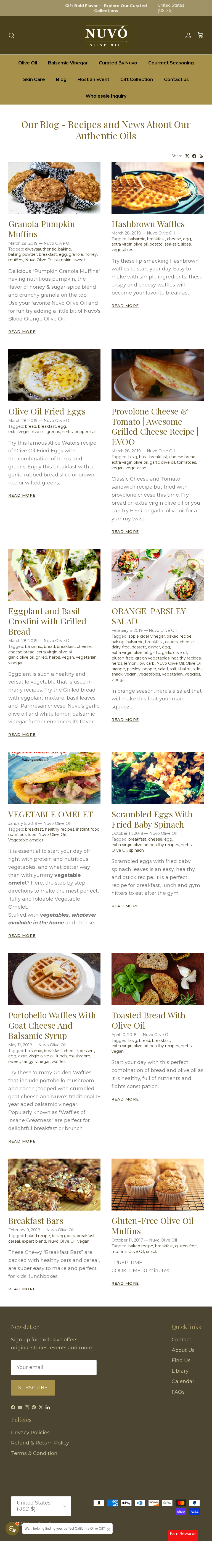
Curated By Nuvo (118, 63)
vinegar (15, 662)
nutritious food (22, 834)
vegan (118, 467)
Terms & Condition (34, 1453)
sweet (79, 259)
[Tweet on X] (187, 156)
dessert (139, 647)
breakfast (48, 254)
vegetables (122, 249)
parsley (134, 668)
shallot (184, 668)
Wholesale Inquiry (106, 96)
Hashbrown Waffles (148, 223)
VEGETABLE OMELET (50, 814)
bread (30, 426)
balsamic (136, 238)
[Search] (11, 35)
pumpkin (62, 259)
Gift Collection (136, 79)
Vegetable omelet (25, 840)
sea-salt (172, 244)
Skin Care (34, 79)
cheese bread (182, 456)
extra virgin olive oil (130, 244)
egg (63, 254)
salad (163, 668)
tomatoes (186, 462)
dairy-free (121, 647)
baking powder (22, 254)
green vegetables (152, 658)
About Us (183, 1350)
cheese (174, 238)
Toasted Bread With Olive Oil (149, 1020)
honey (91, 254)
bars (71, 1235)
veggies (192, 674)
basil (143, 456)
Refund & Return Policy (40, 1443)
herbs (67, 431)
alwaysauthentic (40, 249)
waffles (58, 1061)
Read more (22, 331)
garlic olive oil (162, 462)
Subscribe (33, 1387)
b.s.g (132, 456)
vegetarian (136, 467)
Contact (181, 1340)
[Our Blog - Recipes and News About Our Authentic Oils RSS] (202, 156)
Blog (61, 79)
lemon (130, 663)
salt (93, 431)
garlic (155, 652)
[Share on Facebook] (194, 156)
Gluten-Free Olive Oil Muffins (153, 1225)
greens (53, 431)
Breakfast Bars (35, 1220)
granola (76, 254)
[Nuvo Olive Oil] (106, 35)
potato (156, 244)
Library (180, 1371)
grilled (41, 657)
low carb (147, 663)
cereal (14, 1241)
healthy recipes (186, 658)
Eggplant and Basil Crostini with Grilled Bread (47, 621)
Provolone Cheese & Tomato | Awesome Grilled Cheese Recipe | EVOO (155, 426)
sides (186, 244)
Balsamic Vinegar (68, 63)
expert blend (34, 1241)
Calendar (183, 1381)
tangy (27, 1061)
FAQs (178, 1392)
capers (171, 641)
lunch (61, 1056)
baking (64, 249)
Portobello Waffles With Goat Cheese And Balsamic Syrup (52, 1025)
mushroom (79, 1056)
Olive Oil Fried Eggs (47, 411)
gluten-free (122, 658)
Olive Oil (27, 63)
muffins (15, 259)
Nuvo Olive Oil (38, 259)
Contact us (176, 79)
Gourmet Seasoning (171, 63)
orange (118, 668)
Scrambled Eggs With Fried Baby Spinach (152, 819)
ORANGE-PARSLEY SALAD (149, 616)
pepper (81, 431)
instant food (87, 829)
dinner (154, 647)
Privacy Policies (30, 1433)
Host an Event (93, 79)
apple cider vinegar (146, 636)
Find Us (181, 1360)
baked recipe (179, 636)
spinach (136, 850)
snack (117, 674)
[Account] (187, 35)
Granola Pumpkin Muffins (41, 228)
